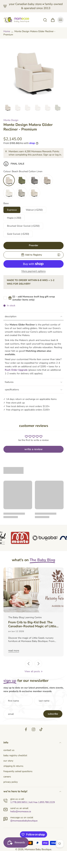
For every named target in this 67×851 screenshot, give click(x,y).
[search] (45, 19)
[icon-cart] (52, 19)
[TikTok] (41, 729)
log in (58, 154)
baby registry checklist (15, 755)
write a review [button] (33, 449)
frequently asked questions (17, 771)
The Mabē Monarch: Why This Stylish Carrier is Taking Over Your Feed (33, 624)
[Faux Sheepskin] (8, 192)
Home (6, 31)
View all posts (32, 671)
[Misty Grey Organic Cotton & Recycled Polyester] (21, 192)
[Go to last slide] (28, 663)
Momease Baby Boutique (38, 849)
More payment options (33, 271)
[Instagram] (33, 729)
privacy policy (10, 782)
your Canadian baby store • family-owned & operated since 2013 (36, 6)
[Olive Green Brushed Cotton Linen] (21, 180)
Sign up (47, 154)
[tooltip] (59, 255)
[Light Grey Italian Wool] (34, 180)
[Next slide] (38, 663)
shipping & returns (13, 766)
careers (7, 776)
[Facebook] (26, 729)
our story (8, 760)
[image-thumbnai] (7, 107)
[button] (33, 245)
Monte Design (10, 120)
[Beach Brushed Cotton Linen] (8, 180)
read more (13, 650)
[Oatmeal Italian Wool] (47, 180)
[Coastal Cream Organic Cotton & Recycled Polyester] (34, 192)
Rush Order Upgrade (16, 370)
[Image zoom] (33, 72)
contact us (8, 750)
